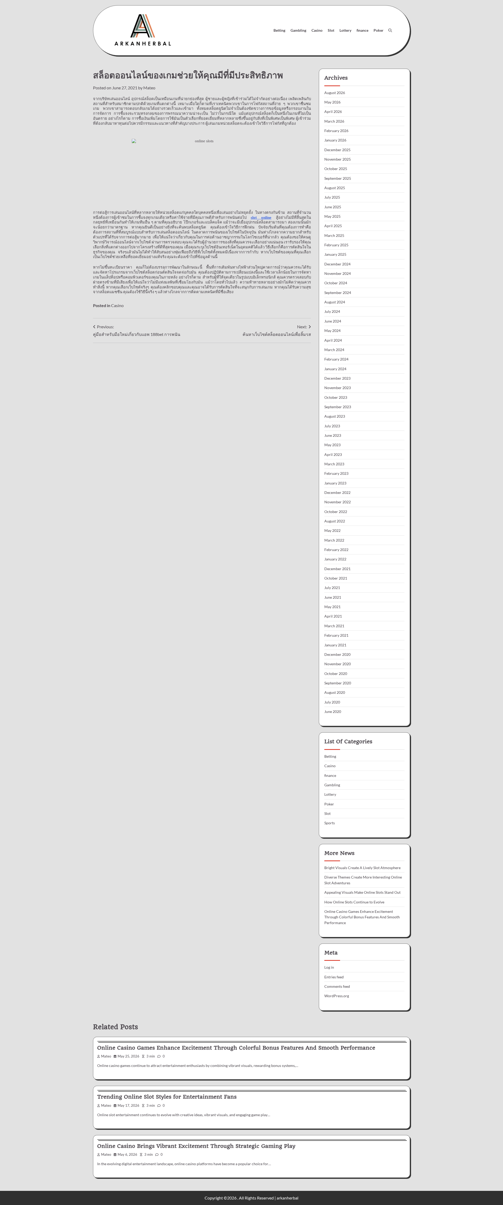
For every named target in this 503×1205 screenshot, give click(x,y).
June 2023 (332, 435)
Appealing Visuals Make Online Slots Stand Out (362, 892)
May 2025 (332, 216)
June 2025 (332, 207)
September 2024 (337, 292)
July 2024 (332, 311)
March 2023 (334, 464)
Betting (279, 30)
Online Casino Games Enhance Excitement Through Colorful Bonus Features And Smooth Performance (362, 917)
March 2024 (334, 349)
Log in (329, 967)
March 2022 (334, 540)
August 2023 (334, 416)
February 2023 (336, 473)
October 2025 (335, 168)
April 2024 (333, 340)
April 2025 (333, 225)
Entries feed (334, 977)
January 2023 (335, 483)
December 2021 (337, 568)
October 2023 (335, 397)
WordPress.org (336, 996)
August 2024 (334, 302)
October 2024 (335, 283)
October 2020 (335, 673)
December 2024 (337, 264)
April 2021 (333, 616)
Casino (316, 30)
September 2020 (337, 683)
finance (362, 30)
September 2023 (337, 407)
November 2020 (337, 664)
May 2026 (332, 102)
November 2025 (337, 159)
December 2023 (337, 378)
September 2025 (337, 178)
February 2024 (336, 359)
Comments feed (337, 986)
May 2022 (332, 530)
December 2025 (337, 150)
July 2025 (332, 197)
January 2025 (335, 254)
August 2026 (334, 92)
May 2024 (332, 330)
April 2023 (333, 454)
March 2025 (334, 235)
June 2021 (332, 597)
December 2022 (337, 492)
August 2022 (334, 521)
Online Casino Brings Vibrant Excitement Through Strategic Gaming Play (196, 1146)
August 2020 (334, 692)
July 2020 (332, 702)
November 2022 (337, 502)
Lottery (345, 30)
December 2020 (337, 654)
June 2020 (332, 711)
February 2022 (336, 549)
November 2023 (337, 387)
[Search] (390, 30)
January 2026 (335, 140)
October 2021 (335, 578)
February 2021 (336, 635)
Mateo (149, 87)
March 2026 (334, 121)
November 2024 (337, 273)
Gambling (298, 30)
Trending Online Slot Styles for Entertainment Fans (167, 1097)
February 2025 (336, 245)
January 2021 (335, 645)
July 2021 (332, 587)
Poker (379, 30)
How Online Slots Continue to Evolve (354, 902)
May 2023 (332, 445)
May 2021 (332, 606)
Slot (331, 30)
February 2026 (336, 130)
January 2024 (335, 369)
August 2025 (334, 188)
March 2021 (334, 626)
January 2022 (335, 559)
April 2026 (333, 111)
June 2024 (332, 321)
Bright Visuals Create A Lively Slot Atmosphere (362, 867)
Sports (329, 823)
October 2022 (335, 511)
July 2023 (332, 426)
